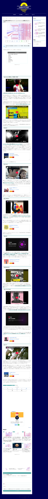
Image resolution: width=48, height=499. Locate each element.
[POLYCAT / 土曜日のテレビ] (6, 189)
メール (4, 486)
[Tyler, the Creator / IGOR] (6, 339)
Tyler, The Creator (11, 60)
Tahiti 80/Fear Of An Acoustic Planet (14, 259)
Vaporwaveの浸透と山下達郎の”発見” (13, 54)
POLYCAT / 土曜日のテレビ (13, 187)
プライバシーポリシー (22, 496)
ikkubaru (10, 55)
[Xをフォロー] (17, 425)
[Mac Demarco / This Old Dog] (6, 227)
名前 (4, 483)
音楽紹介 (13, 385)
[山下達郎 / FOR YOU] (6, 374)
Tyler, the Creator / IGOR (12, 337)
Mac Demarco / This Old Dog (13, 225)
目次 (16, 52)
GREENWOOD (10, 59)
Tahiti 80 (10, 58)
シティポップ (5, 385)
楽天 (13, 191)
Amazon (11, 191)
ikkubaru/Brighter (11, 153)
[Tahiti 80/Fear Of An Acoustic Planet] (6, 261)
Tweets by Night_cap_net (37, 20)
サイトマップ (26, 496)
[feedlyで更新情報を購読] (18, 425)
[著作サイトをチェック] (15, 425)
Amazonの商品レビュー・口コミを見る (14, 155)
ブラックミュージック (9, 385)
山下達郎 (16, 385)
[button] (26, 41)
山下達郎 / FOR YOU (12, 372)
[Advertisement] (17, 70)
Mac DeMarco (10, 57)
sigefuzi (17, 420)
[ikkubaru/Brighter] (6, 155)
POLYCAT (10, 56)
